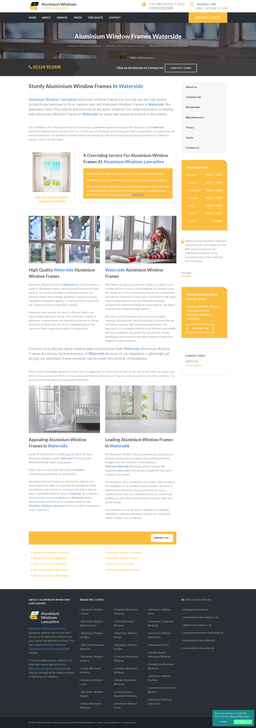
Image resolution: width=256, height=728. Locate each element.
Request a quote (208, 17)
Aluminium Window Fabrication (159, 635)
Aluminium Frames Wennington (51, 575)
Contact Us (161, 538)
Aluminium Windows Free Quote (160, 701)
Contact (115, 17)
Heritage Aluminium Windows (125, 670)
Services (62, 17)
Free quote (95, 17)
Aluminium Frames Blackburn (50, 564)
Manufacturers (195, 117)
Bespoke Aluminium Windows (126, 611)
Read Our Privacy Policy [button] (239, 716)
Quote (189, 137)
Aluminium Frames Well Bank (123, 570)
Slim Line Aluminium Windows (92, 647)
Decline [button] (224, 722)
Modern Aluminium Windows (125, 682)
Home (32, 17)
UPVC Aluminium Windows (124, 623)
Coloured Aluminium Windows (126, 658)
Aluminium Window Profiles (125, 647)
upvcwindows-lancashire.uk (198, 648)
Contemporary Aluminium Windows (125, 694)
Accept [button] (243, 722)
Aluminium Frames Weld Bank (50, 570)
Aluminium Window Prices (125, 705)
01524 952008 (161, 8)
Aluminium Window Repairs (91, 694)
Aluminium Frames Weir (120, 564)
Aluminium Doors (159, 645)
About (46, 17)
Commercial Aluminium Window (162, 689)
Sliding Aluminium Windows (90, 705)
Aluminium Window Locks (91, 682)
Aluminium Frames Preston (122, 558)
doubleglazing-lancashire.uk (199, 640)
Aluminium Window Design (125, 635)
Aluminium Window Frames (91, 611)
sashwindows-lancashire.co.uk (200, 617)
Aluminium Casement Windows (161, 623)
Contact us (192, 147)
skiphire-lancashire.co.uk (197, 625)
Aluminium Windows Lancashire (51, 552)
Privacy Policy (128, 722)
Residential (193, 107)
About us (191, 87)
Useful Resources (197, 599)
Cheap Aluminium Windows (90, 670)
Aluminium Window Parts (159, 611)
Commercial (193, 97)
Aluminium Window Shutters (159, 678)
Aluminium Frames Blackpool (50, 558)
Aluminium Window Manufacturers (91, 623)
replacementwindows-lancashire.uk (203, 632)
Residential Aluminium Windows (161, 666)
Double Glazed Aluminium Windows (159, 654)
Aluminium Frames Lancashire (124, 552)
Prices (78, 17)
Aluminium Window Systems (91, 658)
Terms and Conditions (108, 722)
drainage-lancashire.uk (196, 609)
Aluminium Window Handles (91, 635)
